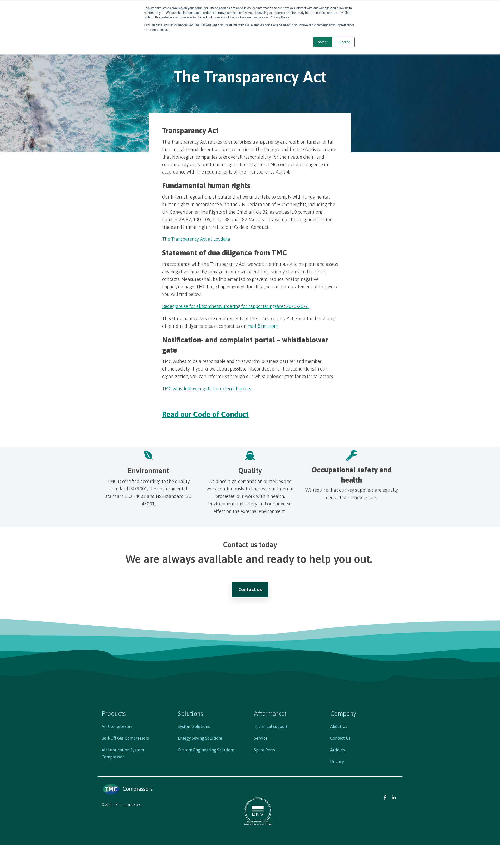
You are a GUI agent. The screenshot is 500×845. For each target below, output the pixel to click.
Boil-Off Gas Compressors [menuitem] (125, 738)
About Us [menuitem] (338, 726)
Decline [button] (344, 42)
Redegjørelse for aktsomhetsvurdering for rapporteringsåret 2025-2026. (235, 306)
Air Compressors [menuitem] (117, 726)
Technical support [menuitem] (271, 726)
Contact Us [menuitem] (340, 738)
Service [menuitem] (261, 738)
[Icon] (385, 797)
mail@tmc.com (262, 326)
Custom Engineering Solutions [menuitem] (206, 750)
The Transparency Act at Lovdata (196, 239)
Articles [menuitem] (337, 750)
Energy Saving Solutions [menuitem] (200, 738)
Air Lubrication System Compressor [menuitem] (123, 753)
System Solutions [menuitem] (194, 726)
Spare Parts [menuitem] (264, 750)
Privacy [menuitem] (337, 761)
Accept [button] (322, 42)
